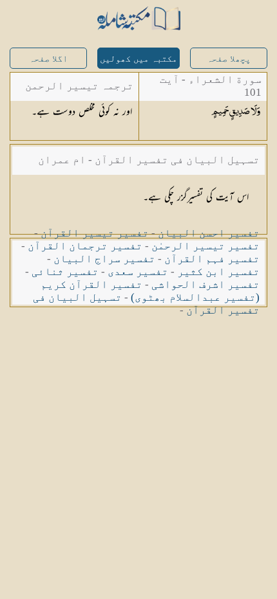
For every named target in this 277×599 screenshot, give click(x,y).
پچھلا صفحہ (229, 59)
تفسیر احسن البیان (209, 233)
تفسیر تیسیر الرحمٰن (205, 246)
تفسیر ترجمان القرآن (85, 246)
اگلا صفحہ (48, 59)
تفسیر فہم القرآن (212, 259)
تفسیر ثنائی (65, 271)
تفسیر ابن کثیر (218, 271)
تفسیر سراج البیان (104, 259)
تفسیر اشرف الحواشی (205, 284)
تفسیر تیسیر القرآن (95, 233)
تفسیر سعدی (138, 271)
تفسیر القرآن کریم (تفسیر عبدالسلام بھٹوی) (150, 290)
